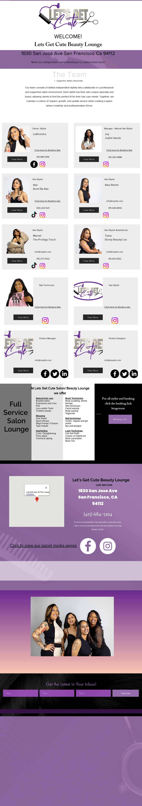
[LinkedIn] (64, 373)
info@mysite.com (114, 201)
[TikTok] (34, 215)
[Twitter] (54, 373)
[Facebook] (34, 164)
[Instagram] (42, 164)
